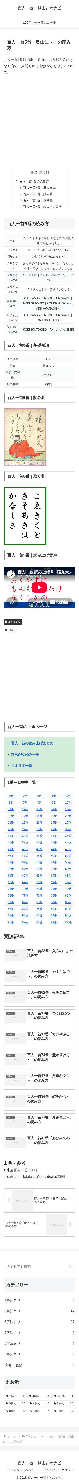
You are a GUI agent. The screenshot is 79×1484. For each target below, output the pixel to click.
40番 (68, 842)
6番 (11, 802)
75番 (68, 889)
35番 (68, 835)
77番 (25, 895)
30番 (68, 829)
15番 (68, 809)
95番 (68, 915)
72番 (25, 889)
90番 (68, 908)
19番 (54, 816)
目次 (33, 172)
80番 (68, 895)
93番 (39, 915)
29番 (54, 829)
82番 (25, 902)
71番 (11, 889)
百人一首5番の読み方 (34, 181)
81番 (11, 902)
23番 (39, 822)
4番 (54, 796)
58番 (39, 869)
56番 (11, 869)
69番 (54, 882)
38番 (39, 842)
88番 (39, 908)
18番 (39, 816)
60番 (68, 869)
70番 (68, 882)
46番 (11, 855)
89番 (54, 908)
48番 (39, 855)
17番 (25, 816)
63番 (39, 875)
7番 (25, 802)
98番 (39, 922)
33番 (39, 835)
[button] (71, 1266)
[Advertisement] (39, 120)
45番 (68, 849)
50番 (68, 855)
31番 (11, 835)
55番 (68, 862)
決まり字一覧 (21, 766)
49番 (54, 855)
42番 (25, 849)
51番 (11, 862)
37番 (25, 842)
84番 (54, 902)
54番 (54, 862)
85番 (68, 902)
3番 (39, 796)
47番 (25, 855)
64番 (54, 875)
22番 (25, 822)
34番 (54, 835)
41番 (11, 849)
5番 (68, 796)
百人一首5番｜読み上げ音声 (42, 206)
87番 (25, 908)
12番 (25, 809)
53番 (39, 862)
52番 (25, 862)
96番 (11, 922)
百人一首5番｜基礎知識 (39, 187)
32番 (25, 835)
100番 (68, 922)
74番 (54, 889)
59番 (54, 869)
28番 (39, 829)
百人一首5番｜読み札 (38, 194)
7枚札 (11, 629)
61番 (11, 875)
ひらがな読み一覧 (25, 754)
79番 (54, 895)
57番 (25, 869)
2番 (25, 796)
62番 (25, 875)
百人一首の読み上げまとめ (32, 743)
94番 (54, 915)
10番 (68, 802)
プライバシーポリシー (58, 1470)
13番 (39, 809)
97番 (25, 922)
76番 (11, 895)
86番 (11, 908)
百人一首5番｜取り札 (38, 200)
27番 (25, 829)
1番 (11, 796)
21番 (11, 822)
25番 (68, 822)
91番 (11, 915)
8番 (39, 802)
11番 (11, 809)
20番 (68, 816)
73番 (39, 889)
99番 (54, 922)
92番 (25, 915)
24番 (54, 822)
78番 (39, 895)
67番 (25, 882)
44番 (54, 849)
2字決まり (14, 621)
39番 (54, 842)
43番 (39, 849)
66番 (11, 882)
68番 (39, 882)
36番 (11, 842)
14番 (54, 809)
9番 (54, 802)
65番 (68, 875)
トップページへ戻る (20, 1470)
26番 (11, 829)
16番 (11, 816)
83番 (39, 902)
